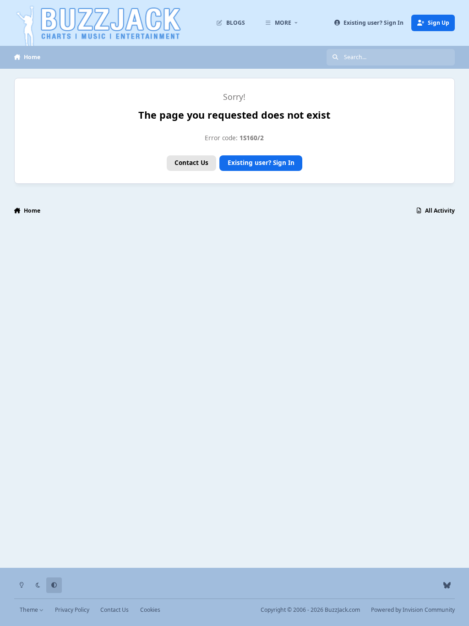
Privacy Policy (72, 610)
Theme (29, 610)
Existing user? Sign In (261, 163)
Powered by (413, 610)
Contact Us (191, 163)
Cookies (150, 610)
